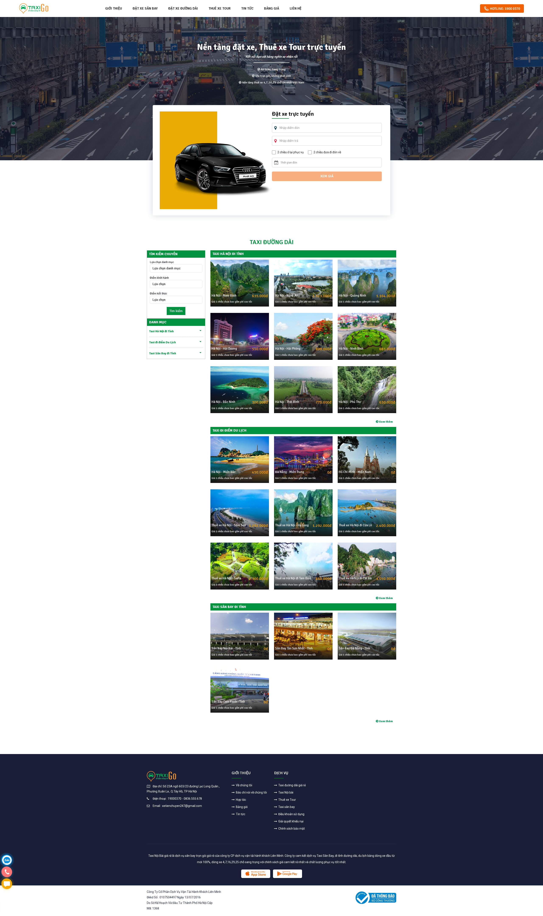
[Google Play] (287, 874)
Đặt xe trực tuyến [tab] (293, 114)
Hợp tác (240, 799)
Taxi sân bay (286, 807)
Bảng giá (271, 8)
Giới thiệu (113, 8)
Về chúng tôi (243, 785)
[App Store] (255, 874)
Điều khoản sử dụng (291, 814)
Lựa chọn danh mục (162, 262)
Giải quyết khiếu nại (291, 821)
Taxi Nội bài (285, 792)
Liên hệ (295, 8)
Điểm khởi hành (159, 278)
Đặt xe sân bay (145, 8)
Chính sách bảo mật (291, 828)
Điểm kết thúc (158, 293)
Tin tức (247, 8)
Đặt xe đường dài (183, 8)
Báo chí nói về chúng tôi (251, 792)
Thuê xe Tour (220, 8)
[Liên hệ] (6, 859)
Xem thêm (385, 422)
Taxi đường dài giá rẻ (292, 785)
